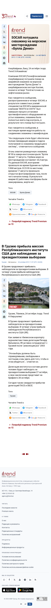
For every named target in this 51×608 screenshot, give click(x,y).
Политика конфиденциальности (14, 560)
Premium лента (7, 511)
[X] (14, 580)
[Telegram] (25, 580)
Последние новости (9, 508)
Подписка (6, 544)
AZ (25, 604)
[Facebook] (9, 580)
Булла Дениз (25, 192)
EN (21, 604)
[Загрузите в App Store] (9, 590)
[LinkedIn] (30, 580)
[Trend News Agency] (8, 474)
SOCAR (12, 192)
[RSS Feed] (35, 580)
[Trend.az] (9, 16)
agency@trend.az (8, 496)
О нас (4, 520)
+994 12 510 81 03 (8, 493)
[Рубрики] (46, 16)
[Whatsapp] (4, 580)
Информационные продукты (13, 547)
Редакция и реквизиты (11, 524)
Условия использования (11, 557)
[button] (4, 26)
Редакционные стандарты (12, 531)
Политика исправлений (11, 534)
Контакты (6, 527)
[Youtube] (20, 580)
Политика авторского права (13, 564)
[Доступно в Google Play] (26, 590)
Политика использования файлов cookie (17, 567)
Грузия (12, 396)
